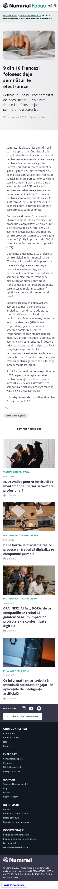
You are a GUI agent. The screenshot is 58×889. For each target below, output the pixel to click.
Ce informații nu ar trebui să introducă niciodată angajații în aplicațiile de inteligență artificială (28, 687)
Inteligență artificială (16, 670)
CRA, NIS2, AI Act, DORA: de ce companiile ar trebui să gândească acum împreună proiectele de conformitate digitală (27, 617)
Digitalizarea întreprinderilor (20, 535)
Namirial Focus (10, 15)
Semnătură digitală (15, 415)
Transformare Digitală (16, 472)
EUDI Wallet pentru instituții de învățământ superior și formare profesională (28, 486)
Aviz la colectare (14, 885)
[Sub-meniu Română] (50, 6)
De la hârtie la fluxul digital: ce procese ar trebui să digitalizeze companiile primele (28, 549)
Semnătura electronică (30, 15)
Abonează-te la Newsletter (25, 716)
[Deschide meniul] (55, 6)
